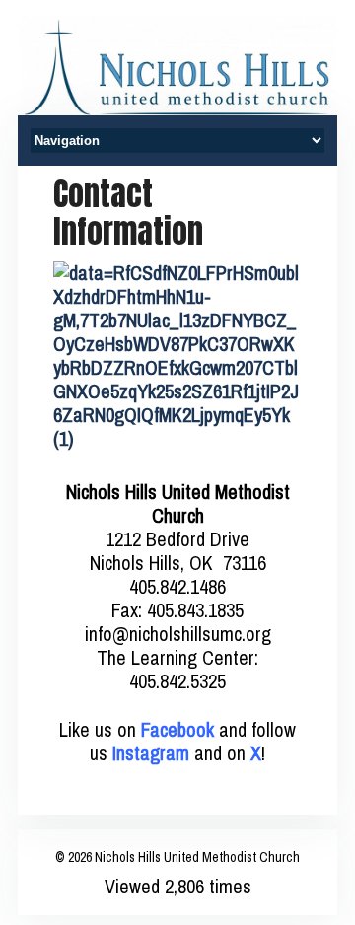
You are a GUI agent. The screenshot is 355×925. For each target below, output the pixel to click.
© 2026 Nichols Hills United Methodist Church (177, 857)
